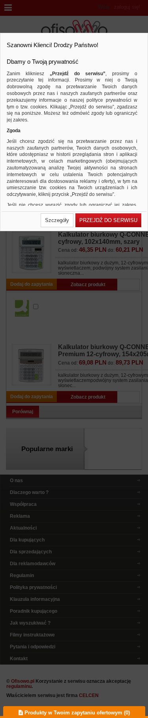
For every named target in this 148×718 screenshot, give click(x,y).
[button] (57, 220)
